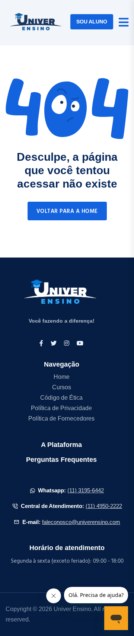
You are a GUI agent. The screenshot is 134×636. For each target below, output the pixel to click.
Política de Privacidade (61, 408)
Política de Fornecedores (61, 418)
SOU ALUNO (91, 22)
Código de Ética (61, 397)
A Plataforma (61, 444)
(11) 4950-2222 (104, 506)
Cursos (61, 387)
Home (62, 377)
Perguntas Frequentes (61, 459)
